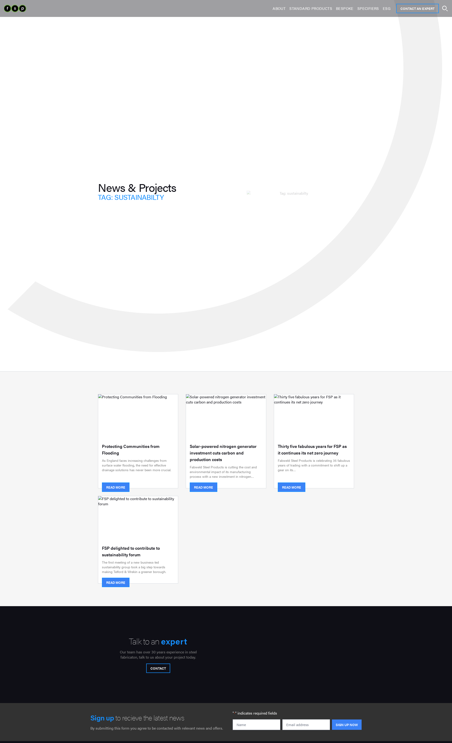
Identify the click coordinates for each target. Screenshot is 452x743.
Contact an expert (417, 8)
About (279, 8)
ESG (387, 8)
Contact (158, 668)
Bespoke (345, 8)
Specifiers (368, 8)
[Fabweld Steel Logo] (15, 8)
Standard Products (310, 8)
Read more (115, 487)
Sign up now (347, 724)
